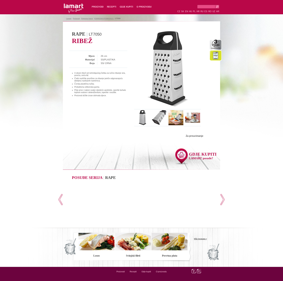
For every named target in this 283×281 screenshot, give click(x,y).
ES (205, 11)
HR (198, 11)
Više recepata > (200, 239)
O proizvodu (144, 7)
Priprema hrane (87, 18)
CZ (178, 11)
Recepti (111, 7)
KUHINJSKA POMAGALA (104, 18)
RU (201, 11)
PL (194, 11)
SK (182, 11)
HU (190, 11)
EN (186, 11)
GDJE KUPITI (203, 156)
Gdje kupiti (126, 7)
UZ (213, 11)
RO (209, 11)
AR (217, 11)
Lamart (70, 5)
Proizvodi (98, 7)
